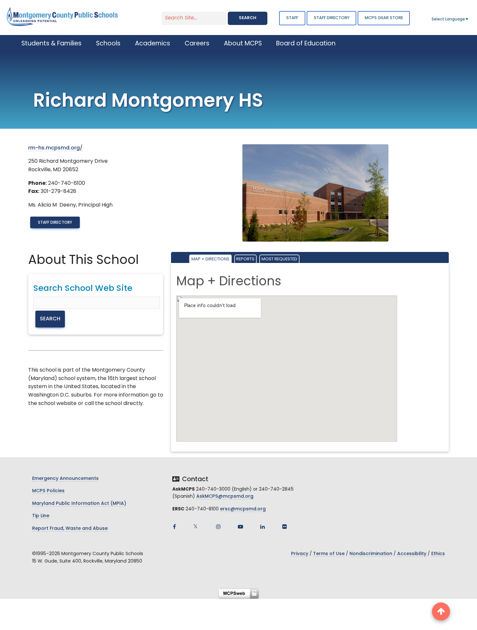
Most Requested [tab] (279, 259)
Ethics (438, 554)
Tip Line (40, 516)
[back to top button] (441, 611)
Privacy (299, 554)
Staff (292, 18)
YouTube (240, 526)
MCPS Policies (48, 491)
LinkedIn (262, 526)
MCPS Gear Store (384, 18)
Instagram (218, 526)
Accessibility (411, 554)
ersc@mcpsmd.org (243, 509)
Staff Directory (55, 223)
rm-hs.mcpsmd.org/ (55, 148)
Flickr (284, 526)
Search (247, 18)
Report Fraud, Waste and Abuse (70, 528)
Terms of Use (329, 554)
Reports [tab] (245, 259)
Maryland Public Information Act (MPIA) (79, 503)
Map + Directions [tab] (210, 259)
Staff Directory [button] (331, 18)
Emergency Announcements (65, 478)
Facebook (174, 526)
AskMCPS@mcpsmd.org (224, 496)
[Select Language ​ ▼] (469, 19)
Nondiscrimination (370, 554)
